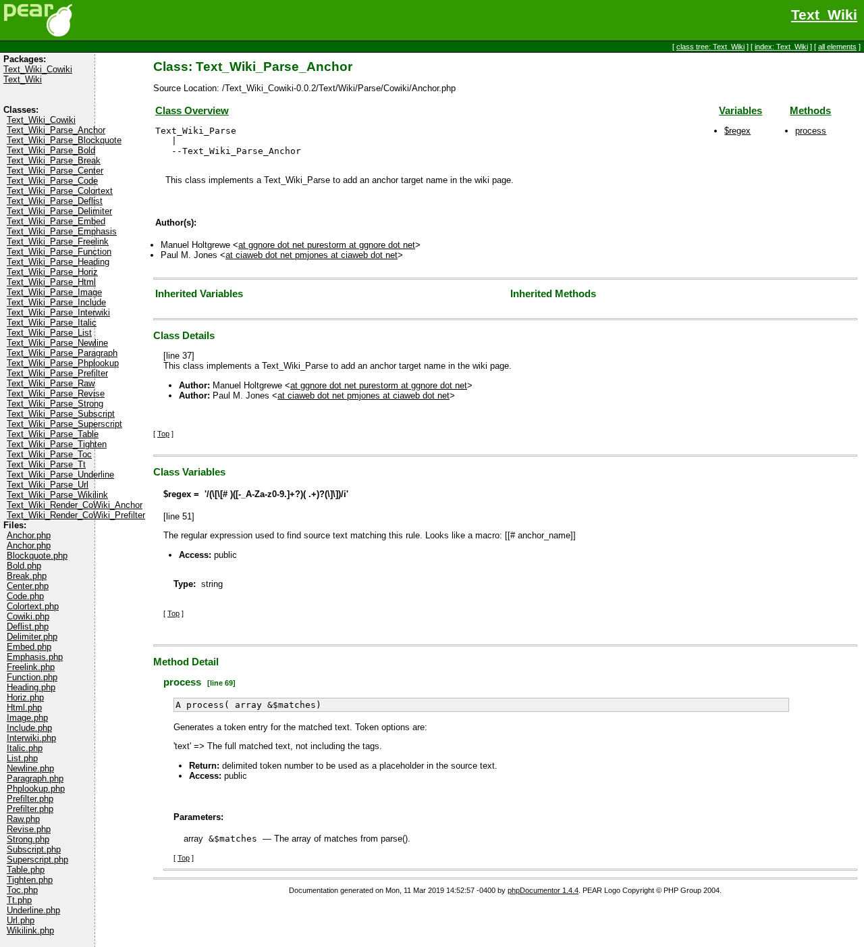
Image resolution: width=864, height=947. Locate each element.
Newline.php (30, 768)
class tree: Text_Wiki (710, 47)
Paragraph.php (35, 778)
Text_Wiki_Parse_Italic (52, 322)
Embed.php (29, 647)
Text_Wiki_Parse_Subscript (61, 414)
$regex (737, 131)
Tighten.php (30, 880)
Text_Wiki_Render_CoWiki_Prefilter (76, 515)
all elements (837, 47)
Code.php (25, 596)
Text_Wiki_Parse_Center (55, 170)
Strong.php (28, 839)
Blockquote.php (37, 556)
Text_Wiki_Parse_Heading (58, 262)
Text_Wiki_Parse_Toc (49, 454)
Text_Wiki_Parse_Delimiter (59, 211)
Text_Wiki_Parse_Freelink (58, 241)
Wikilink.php (30, 930)
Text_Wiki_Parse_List (49, 333)
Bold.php (24, 566)
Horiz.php (25, 697)
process (810, 131)
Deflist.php (28, 626)
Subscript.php (34, 849)
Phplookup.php (36, 789)
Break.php (27, 576)
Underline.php (33, 910)
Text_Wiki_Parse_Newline (57, 343)
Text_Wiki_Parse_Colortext (60, 191)
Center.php (28, 586)
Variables (740, 110)
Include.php (29, 728)
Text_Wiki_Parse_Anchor (56, 130)
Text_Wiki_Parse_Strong (55, 404)
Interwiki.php (31, 738)
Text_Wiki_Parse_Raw (50, 383)
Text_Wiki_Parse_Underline (60, 474)
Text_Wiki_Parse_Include (56, 302)
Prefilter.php (30, 799)
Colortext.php (33, 606)
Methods (810, 110)
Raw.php (23, 819)
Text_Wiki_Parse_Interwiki (58, 312)
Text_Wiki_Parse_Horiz (52, 272)
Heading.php (31, 687)
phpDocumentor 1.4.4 (543, 890)
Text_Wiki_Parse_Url (47, 485)
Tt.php (19, 900)
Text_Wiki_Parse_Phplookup (63, 363)
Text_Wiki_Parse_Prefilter (57, 373)
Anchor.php (29, 535)
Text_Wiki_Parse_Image (54, 292)
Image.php (27, 718)
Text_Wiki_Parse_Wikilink (57, 495)
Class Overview (192, 110)
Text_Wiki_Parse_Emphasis (62, 231)
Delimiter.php (32, 637)
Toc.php (22, 890)
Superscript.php (37, 859)
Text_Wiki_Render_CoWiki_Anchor (74, 505)
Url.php (20, 920)
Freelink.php (31, 667)
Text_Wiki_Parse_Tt (46, 464)
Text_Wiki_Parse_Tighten (57, 444)
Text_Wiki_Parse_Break (54, 160)
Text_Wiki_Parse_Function (59, 252)
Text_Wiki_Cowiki (37, 69)
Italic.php (25, 748)
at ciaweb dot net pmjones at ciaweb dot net (311, 255)
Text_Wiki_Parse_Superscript (64, 424)
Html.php (24, 707)
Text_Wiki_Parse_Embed (56, 221)
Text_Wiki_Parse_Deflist (55, 201)
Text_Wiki (824, 15)
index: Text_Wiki (781, 47)
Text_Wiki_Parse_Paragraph (62, 353)
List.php (22, 758)
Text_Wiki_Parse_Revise (56, 393)
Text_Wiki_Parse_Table (53, 434)
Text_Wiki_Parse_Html (51, 282)
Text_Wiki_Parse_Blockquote (64, 140)
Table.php (26, 870)
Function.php (32, 677)
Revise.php (29, 829)
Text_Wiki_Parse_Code (52, 181)
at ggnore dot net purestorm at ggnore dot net (326, 245)
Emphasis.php (35, 657)
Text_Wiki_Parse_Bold (51, 150)
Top (163, 434)
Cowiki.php (28, 616)
